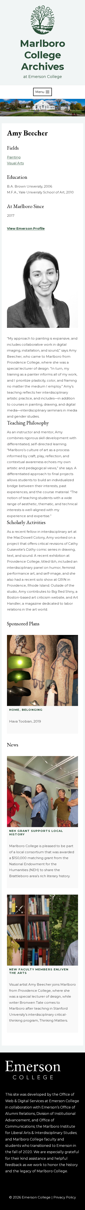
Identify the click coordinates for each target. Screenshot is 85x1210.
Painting (13, 157)
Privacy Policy (64, 1197)
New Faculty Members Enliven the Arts (38, 971)
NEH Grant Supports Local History (36, 832)
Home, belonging (25, 709)
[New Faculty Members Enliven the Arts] (42, 930)
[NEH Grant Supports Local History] (42, 791)
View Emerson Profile (26, 228)
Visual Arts (15, 163)
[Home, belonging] (42, 670)
